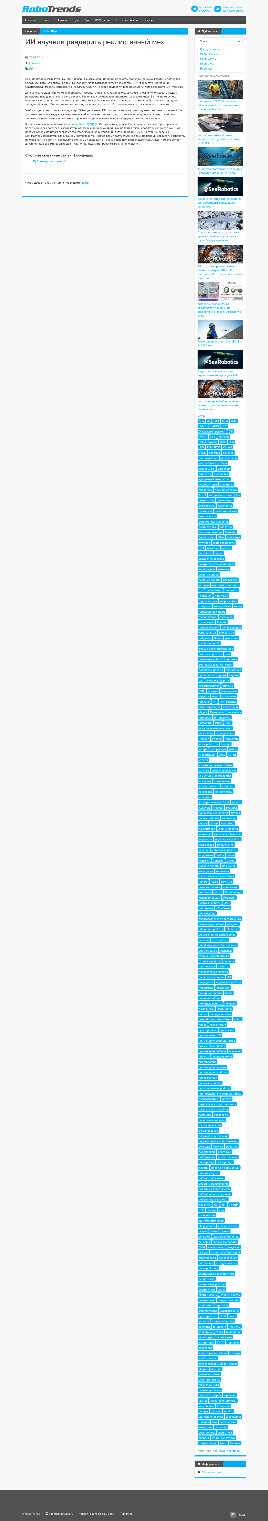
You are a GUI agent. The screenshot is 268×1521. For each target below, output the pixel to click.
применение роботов (212, 1051)
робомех (231, 1146)
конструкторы (223, 791)
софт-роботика (208, 1268)
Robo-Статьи (208, 59)
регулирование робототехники (218, 1141)
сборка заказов (227, 1226)
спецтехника (207, 1289)
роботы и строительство (214, 1189)
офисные (226, 950)
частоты (216, 1411)
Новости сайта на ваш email (97, 1514)
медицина (205, 839)
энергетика (225, 1432)
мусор (230, 860)
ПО (229, 977)
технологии (233, 1332)
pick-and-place (208, 442)
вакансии (213, 548)
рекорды (204, 1146)
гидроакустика (208, 601)
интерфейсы (222, 717)
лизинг (203, 823)
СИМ (202, 1247)
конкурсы (227, 786)
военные (223, 569)
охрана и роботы (210, 961)
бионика (230, 532)
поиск (228, 993)
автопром (224, 468)
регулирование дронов (213, 1136)
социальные (206, 1279)
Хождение (223, 1406)
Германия (205, 595)
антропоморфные (220, 495)
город (238, 606)
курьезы (218, 807)
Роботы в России (127, 20)
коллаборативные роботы (215, 765)
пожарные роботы (210, 993)
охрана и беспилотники (214, 956)
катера (203, 749)
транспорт (205, 1348)
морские (218, 860)
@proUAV (204, 10)
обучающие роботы (211, 924)
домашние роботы (210, 659)
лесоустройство (209, 818)
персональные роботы (213, 972)
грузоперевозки (209, 627)
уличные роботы (209, 1374)
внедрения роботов (211, 558)
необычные (230, 887)
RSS (215, 1451)
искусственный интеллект (215, 728)
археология (206, 500)
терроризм (205, 1332)
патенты (223, 966)
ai (208, 421)
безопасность (207, 516)
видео (219, 553)
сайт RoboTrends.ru (211, 1220)
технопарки (206, 1337)
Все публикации (210, 49)
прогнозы (235, 1051)
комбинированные (224, 770)
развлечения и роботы (213, 1109)
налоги (203, 881)
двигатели (231, 638)
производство (207, 1062)
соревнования (228, 1258)
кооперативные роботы (214, 802)
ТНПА (220, 1342)
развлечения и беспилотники (217, 1104)
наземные (222, 871)
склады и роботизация (225, 1252)
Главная (30, 20)
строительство (208, 1310)
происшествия (208, 1077)
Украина (216, 1369)
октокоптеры (220, 940)
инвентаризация (209, 707)
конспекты (205, 791)
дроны (222, 675)
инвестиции (230, 707)
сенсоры (204, 1242)
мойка (220, 855)
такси (232, 1316)
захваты (213, 691)
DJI (231, 431)
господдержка (208, 617)
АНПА (202, 495)
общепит (233, 924)
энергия (204, 1438)
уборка (203, 1369)
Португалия (224, 1009)
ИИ (31, 69)
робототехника (227, 1157)
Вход (242, 1514)
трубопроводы (208, 1358)
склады (203, 1252)
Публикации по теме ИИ (49, 161)
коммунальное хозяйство (215, 776)
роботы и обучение (211, 1178)
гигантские (221, 595)
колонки (204, 770)
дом (227, 654)
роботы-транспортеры (213, 1199)
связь (214, 1231)
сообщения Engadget (83, 124)
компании (205, 781)
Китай (232, 754)
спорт (221, 1289)
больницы (233, 537)
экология (221, 1427)
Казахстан (231, 738)
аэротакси (205, 511)
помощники (206, 1009)
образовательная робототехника (220, 919)
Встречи (149, 20)
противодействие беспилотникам (220, 1093)
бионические (207, 537)
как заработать (208, 744)
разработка (221, 1115)
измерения (229, 696)
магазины (205, 834)
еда (201, 680)
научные (226, 881)
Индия (203, 712)
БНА (221, 537)
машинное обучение (227, 834)
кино (222, 754)
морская (204, 860)
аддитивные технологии (214, 479)
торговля (233, 1342)
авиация (228, 452)
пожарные (223, 987)
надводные (206, 871)
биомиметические (210, 532)
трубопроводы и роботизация (218, 1363)
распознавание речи (212, 1120)
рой (224, 1205)
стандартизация (228, 1300)
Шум (76, 20)
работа (226, 1099)
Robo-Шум (50, 31)
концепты (205, 797)
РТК (201, 1210)
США (223, 1316)
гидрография (228, 601)
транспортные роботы (213, 1353)
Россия (233, 1205)
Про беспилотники (232, 10)
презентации (218, 1024)
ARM (225, 421)
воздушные (230, 580)
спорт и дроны (208, 1295)
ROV (223, 442)
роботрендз (206, 1162)
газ (200, 590)
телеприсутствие (223, 1321)
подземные (206, 987)
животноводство (209, 686)
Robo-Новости (209, 54)
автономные (207, 468)
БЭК (201, 548)
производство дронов (212, 1067)
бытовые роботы (224, 543)
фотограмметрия (210, 1395)
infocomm (35, 63)
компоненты (222, 781)
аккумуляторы (208, 484)
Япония (235, 1443)
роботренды (224, 1162)
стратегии (222, 1305)
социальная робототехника (216, 1273)
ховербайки (206, 1406)
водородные (207, 569)
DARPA (215, 426)
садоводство (207, 1215)
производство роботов (213, 1072)
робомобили (207, 1152)
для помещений (209, 643)
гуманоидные (207, 633)
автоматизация (208, 458)
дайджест (205, 638)
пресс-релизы (208, 1030)
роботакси (224, 1152)
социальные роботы (212, 1284)
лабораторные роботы (213, 813)
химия (203, 1401)
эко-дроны (205, 1427)
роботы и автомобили (225, 1167)
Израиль (204, 701)
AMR (216, 421)
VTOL (202, 452)
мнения (204, 850)
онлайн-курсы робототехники (217, 945)
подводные (206, 982)
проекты (204, 1056)
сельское (204, 1236)
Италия (217, 738)
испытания (206, 733)
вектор (226, 548)
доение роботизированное (216, 648)
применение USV (210, 1035)
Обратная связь (212, 1472)
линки (214, 823)
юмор (223, 1443)
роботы (203, 1167)
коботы (203, 760)
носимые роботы (210, 903)
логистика (227, 823)
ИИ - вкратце (228, 701)
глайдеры (205, 606)
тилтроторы (206, 1342)
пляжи (220, 977)
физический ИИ (209, 1385)
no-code (224, 437)
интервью (205, 717)
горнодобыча (222, 606)
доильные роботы (210, 654)
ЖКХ (202, 691)
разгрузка (205, 1115)
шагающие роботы (211, 1416)
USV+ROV (213, 447)
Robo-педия (102, 20)
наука (214, 881)
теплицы (204, 1326)
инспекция (234, 712)
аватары (214, 452)
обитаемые (206, 908)
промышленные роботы (214, 1088)
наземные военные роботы (216, 876)
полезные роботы (210, 1003)
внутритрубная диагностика (216, 564)
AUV (234, 421)
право (202, 1024)
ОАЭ (227, 903)
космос (236, 802)
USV (201, 447)
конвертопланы (209, 786)
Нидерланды (233, 892)
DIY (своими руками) (212, 431)
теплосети (219, 1326)
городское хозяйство (212, 611)
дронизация (233, 670)
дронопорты (206, 675)
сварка (203, 1231)
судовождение (229, 1310)
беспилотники (208, 527)
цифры (203, 1411)
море (230, 855)
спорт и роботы (230, 1295)
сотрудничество (226, 1263)
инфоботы (205, 723)
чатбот (228, 1411)
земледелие (229, 691)
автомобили (229, 458)
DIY (224, 426)
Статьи (62, 20)
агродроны (221, 474)
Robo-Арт (206, 68)
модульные (206, 855)
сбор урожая (207, 1226)
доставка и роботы (211, 670)
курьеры (231, 807)
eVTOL (203, 437)
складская (233, 1247)
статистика (205, 1305)
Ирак (218, 723)
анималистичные (226, 490)
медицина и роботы (227, 839)
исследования (225, 733)
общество (232, 929)
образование (207, 913)
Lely (212, 437)
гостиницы (226, 617)
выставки (233, 585)
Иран (228, 723)
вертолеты (205, 553)
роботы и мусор (209, 1173)
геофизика (231, 590)
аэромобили (207, 505)
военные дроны (209, 574)
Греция (221, 622)
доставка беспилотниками (215, 664)
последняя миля (220, 1014)
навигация (229, 866)
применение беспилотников (217, 1040)
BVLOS (203, 426)
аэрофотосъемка (226, 511)
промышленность (210, 1083)
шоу (214, 1422)
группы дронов (231, 627)
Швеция (204, 1422)
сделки (225, 1231)
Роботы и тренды (232, 7)
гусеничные (226, 633)
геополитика (214, 590)
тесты (219, 1332)
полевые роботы (209, 998)
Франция (230, 1395)
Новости (47, 20)
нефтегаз (205, 892)
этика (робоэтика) (223, 1438)
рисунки (218, 1146)
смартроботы (207, 1258)
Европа (233, 675)
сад (221, 1210)
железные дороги (218, 680)
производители (222, 1056)
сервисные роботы (225, 1242)
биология (226, 527)
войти (85, 182)
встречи (204, 585)
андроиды (205, 490)
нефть (218, 892)
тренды (235, 1353)
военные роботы (209, 580)
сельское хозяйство (226, 1236)
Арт (87, 20)
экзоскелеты (228, 1422)
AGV (201, 421)
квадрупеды (218, 749)
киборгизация (207, 754)
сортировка (206, 1263)
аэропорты (225, 505)
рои (216, 1205)
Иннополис (217, 712)
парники (229, 961)
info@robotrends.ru (61, 1514)
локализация (207, 829)
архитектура (224, 500)
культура (204, 807)
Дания (218, 638)
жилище (227, 686)
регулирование (208, 1130)
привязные (227, 1030)
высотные (218, 585)
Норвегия (229, 897)
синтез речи (215, 1247)
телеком (204, 1321)
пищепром (205, 977)
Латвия (235, 813)
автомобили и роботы (213, 463)
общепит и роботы (211, 929)
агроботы (205, 474)
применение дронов (212, 1046)
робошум (205, 1205)
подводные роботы (228, 982)
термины (235, 1326)
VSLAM (227, 447)
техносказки (224, 1337)
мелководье (206, 844)
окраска (204, 940)
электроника (207, 1432)
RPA (231, 442)
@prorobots (205, 7)
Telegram (233, 1451)
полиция (230, 1003)
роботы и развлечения (213, 1183)
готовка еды (206, 622)
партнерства (207, 966)
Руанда (211, 1210)
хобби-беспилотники (223, 1401)
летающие (229, 818)
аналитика (226, 484)
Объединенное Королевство (217, 934)
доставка (231, 659)
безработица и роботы (213, 521)
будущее (204, 543)
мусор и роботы (209, 866)
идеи (215, 696)
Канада (225, 744)
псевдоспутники (209, 1099)
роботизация (207, 1157)
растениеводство (210, 1125)
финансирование (210, 1390)
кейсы (233, 749)
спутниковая (207, 1300)
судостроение (208, 1316)
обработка (223, 908)
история (204, 738)
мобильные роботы (224, 850)
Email (222, 1451)
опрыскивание (208, 950)
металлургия (225, 844)
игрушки (204, 696)
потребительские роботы (215, 1019)
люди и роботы (228, 829)
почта (237, 1019)
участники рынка (209, 1379)
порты (203, 1014)
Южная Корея (208, 1443)
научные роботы (209, 887)
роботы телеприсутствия (215, 1194)
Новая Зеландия (209, 897)
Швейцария (233, 1416)
